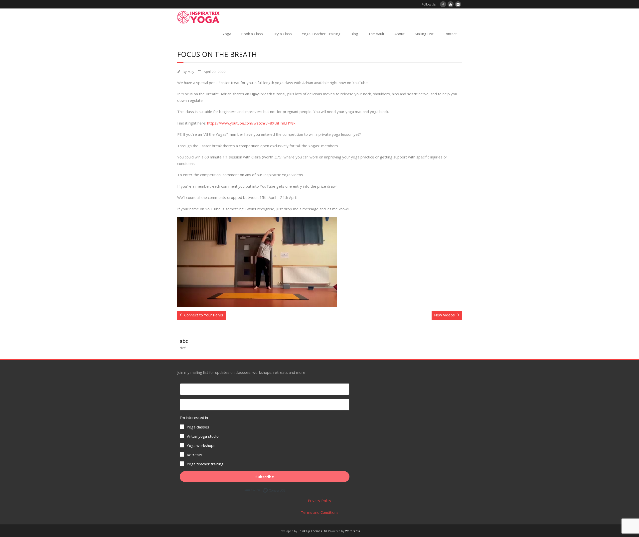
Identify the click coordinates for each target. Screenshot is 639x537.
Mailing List (424, 33)
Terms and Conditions (319, 512)
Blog (354, 33)
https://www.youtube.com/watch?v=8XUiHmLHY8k (251, 123)
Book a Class (252, 33)
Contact (450, 33)
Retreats (194, 454)
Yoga (226, 33)
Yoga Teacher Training (321, 33)
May (191, 71)
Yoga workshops (201, 445)
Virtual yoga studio (203, 436)
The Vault (376, 33)
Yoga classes (198, 426)
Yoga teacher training (205, 463)
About (399, 33)
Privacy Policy (319, 500)
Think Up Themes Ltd (312, 531)
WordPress (352, 531)
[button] (264, 440)
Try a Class (282, 33)
